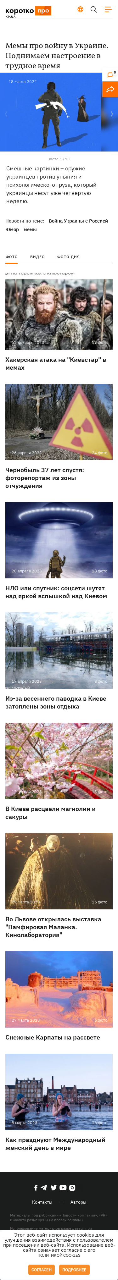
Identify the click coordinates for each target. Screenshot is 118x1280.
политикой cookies (59, 1255)
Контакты (42, 1202)
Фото (12, 256)
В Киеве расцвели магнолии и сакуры (50, 812)
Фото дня (68, 256)
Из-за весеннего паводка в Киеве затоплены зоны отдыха (55, 702)
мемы (30, 229)
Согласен (41, 1269)
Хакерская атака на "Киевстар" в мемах (55, 363)
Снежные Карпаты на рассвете (52, 1037)
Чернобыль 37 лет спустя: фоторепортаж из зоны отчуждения (44, 478)
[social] (36, 1187)
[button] (111, 114)
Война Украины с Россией (78, 221)
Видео (37, 256)
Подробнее (74, 1269)
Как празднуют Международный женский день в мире (55, 1143)
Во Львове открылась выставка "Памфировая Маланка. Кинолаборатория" (53, 927)
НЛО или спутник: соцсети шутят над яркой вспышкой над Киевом (56, 592)
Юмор (12, 229)
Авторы (78, 1202)
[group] (59, 112)
